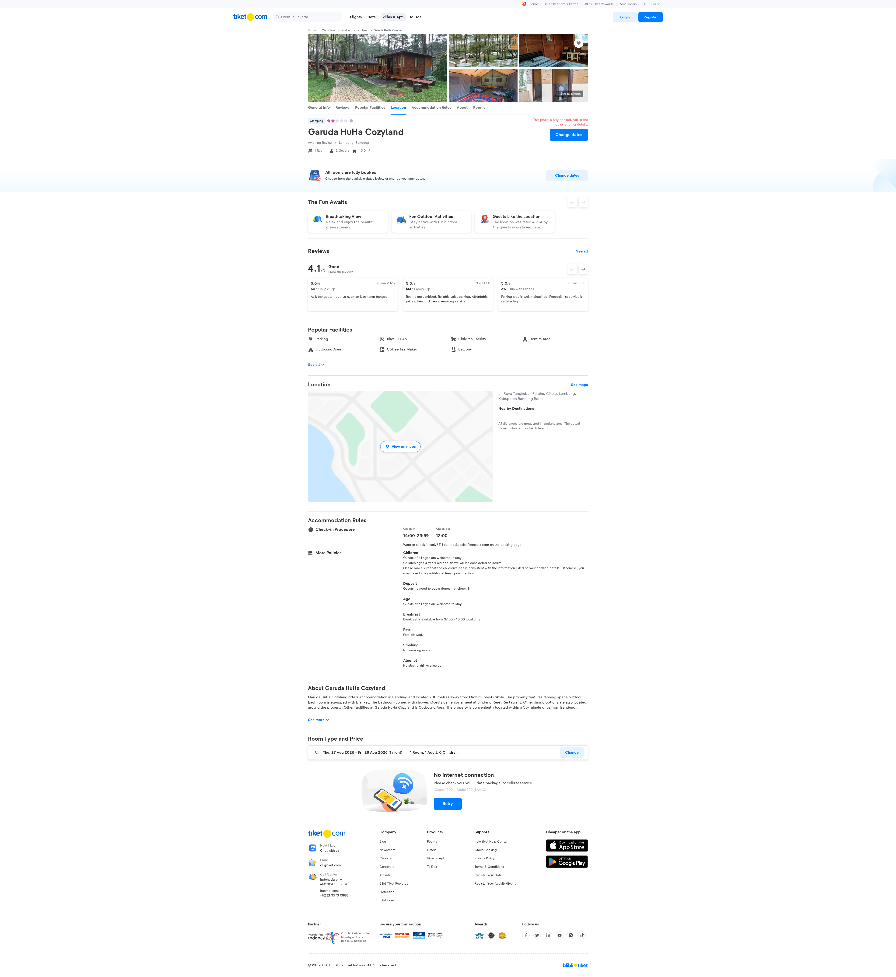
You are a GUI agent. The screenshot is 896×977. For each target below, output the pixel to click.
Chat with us (329, 851)
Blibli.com (386, 900)
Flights (432, 842)
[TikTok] (582, 935)
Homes (312, 30)
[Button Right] (583, 269)
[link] (625, 17)
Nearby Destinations (516, 408)
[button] (400, 446)
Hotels (431, 850)
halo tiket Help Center (491, 842)
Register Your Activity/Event (495, 884)
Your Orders (628, 4)
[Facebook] (526, 935)
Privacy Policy (484, 858)
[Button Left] (572, 269)
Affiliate (385, 875)
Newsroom (387, 850)
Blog (382, 842)
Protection (386, 892)
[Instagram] (570, 935)
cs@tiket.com (330, 865)
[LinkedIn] (548, 935)
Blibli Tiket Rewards (599, 4)
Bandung (345, 30)
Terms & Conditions (489, 867)
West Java (328, 30)
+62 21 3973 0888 (334, 895)
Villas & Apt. (436, 858)
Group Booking (486, 850)
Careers (385, 858)
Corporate (386, 867)
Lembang (362, 30)
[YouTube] (559, 935)
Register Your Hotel (488, 875)
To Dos (432, 867)
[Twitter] (537, 935)
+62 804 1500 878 (334, 884)
